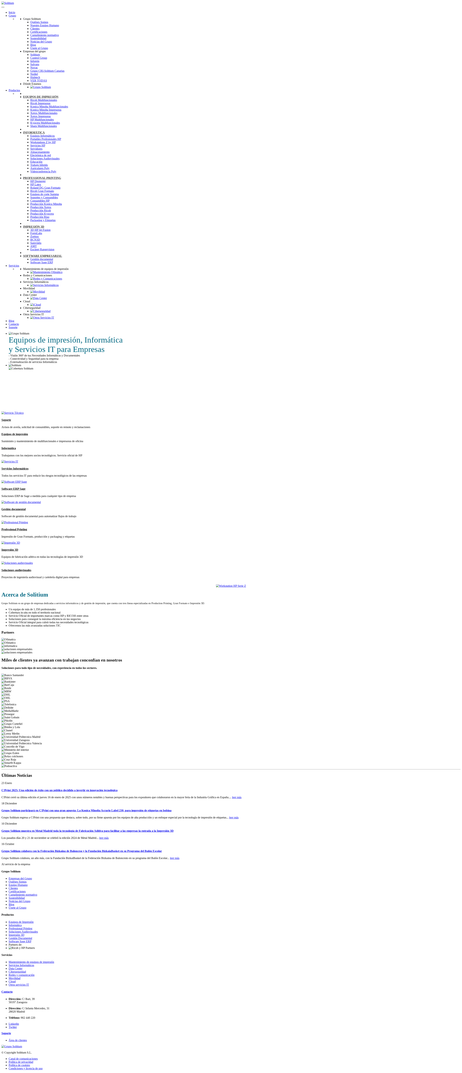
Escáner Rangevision (42, 249)
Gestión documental (41, 259)
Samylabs (35, 242)
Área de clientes (18, 1040)
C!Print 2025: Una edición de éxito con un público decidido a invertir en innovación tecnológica (59, 790)
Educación (36, 161)
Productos (14, 90)
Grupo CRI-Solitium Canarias (47, 70)
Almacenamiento (40, 152)
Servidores (36, 148)
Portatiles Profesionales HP (45, 139)
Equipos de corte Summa (44, 194)
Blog (33, 44)
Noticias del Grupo (41, 41)
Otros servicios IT (19, 984)
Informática (8, 448)
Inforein (34, 61)
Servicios (14, 265)
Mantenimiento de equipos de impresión (31, 961)
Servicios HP (37, 145)
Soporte (13, 327)
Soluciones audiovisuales (16, 570)
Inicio (12, 12)
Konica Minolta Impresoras (45, 109)
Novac (34, 67)
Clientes (35, 28)
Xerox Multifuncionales (43, 113)
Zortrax (34, 236)
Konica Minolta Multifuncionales (49, 106)
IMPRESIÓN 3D (33, 226)
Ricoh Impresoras (40, 103)
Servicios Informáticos (15, 468)
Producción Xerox (40, 207)
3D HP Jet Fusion (40, 229)
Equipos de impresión (14, 434)
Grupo (12, 15)
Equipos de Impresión (21, 921)
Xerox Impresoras (40, 116)
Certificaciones (38, 31)
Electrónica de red (40, 155)
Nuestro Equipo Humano (44, 25)
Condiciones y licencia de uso (26, 1068)
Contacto (14, 324)
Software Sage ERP (41, 262)
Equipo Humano (18, 884)
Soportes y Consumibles (44, 197)
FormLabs (36, 233)
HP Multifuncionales (42, 119)
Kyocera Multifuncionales (45, 122)
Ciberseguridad (17, 971)
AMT (33, 246)
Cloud (12, 981)
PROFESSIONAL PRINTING (42, 177)
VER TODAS (38, 80)
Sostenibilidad (38, 38)
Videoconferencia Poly (43, 171)
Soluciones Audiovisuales (45, 158)
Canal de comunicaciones (23, 1058)
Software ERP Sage (13, 488)
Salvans (34, 64)
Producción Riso (39, 216)
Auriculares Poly (39, 168)
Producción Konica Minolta (46, 203)
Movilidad (14, 978)
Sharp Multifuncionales (43, 126)
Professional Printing (14, 529)
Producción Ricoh (40, 210)
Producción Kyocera (42, 213)
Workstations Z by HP (43, 142)
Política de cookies (19, 1065)
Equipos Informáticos (42, 135)
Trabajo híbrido (39, 165)
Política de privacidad (21, 1061)
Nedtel (34, 74)
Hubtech (35, 77)
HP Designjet (37, 181)
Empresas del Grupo (20, 878)
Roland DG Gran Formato (45, 187)
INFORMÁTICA (34, 132)
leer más (236, 797)
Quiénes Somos (39, 22)
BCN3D (35, 239)
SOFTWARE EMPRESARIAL (42, 255)
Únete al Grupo (39, 48)
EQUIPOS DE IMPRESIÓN (40, 96)
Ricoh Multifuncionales (43, 100)
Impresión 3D (9, 549)
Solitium (35, 54)
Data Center (15, 968)
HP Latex (35, 184)
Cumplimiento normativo (44, 35)
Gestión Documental (20, 938)
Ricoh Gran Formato (42, 190)
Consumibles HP (40, 200)
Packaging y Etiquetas (43, 220)
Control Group (38, 57)
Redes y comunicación (21, 974)
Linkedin (14, 1023)
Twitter (13, 1027)
